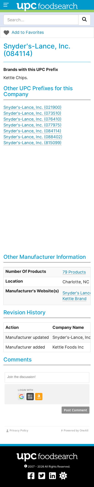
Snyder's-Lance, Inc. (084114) (32, 130)
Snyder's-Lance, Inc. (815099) (32, 142)
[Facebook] (31, 478)
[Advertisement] (47, 203)
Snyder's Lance (77, 293)
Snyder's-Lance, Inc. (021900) (32, 107)
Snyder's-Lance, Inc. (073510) (32, 113)
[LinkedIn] (52, 478)
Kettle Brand (74, 298)
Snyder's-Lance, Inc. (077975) (32, 125)
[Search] (84, 20)
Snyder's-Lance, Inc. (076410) (32, 119)
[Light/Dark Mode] (63, 478)
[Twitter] (42, 478)
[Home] (47, 6)
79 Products (74, 272)
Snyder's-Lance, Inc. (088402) (33, 136)
